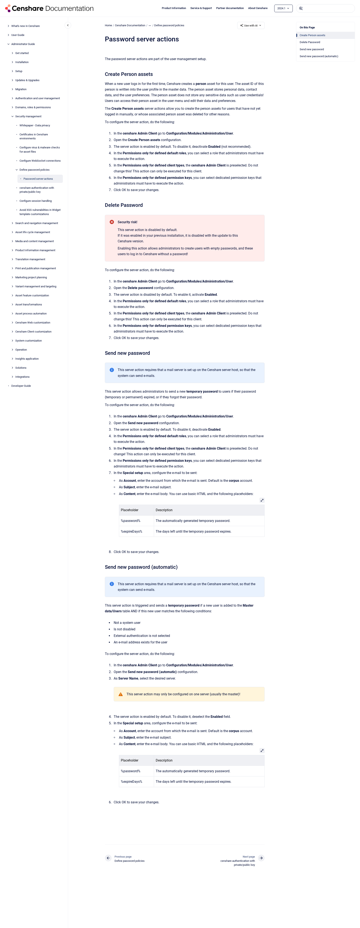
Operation (21, 349)
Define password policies (35, 169)
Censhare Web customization (32, 322)
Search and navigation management (36, 223)
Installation (22, 62)
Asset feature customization (32, 295)
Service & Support (201, 8)
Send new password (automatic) (319, 56)
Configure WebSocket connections (40, 160)
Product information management (35, 250)
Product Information (174, 8)
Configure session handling (36, 200)
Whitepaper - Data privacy (35, 125)
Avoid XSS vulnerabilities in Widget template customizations (40, 212)
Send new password (312, 49)
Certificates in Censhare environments (34, 136)
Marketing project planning (31, 277)
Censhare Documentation (130, 25)
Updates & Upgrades (27, 80)
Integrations (22, 376)
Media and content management (34, 241)
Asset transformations (28, 304)
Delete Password (310, 42)
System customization (28, 340)
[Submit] (301, 8)
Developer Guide (21, 385)
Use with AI (251, 25)
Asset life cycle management (32, 232)
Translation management (30, 259)
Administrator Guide (23, 44)
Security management (28, 116)
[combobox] (325, 8)
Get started (22, 53)
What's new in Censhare (25, 26)
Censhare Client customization (33, 331)
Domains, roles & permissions (33, 107)
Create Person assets (312, 35)
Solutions (20, 367)
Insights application (27, 358)
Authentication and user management (37, 98)
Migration (20, 89)
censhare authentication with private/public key (37, 190)
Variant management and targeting (35, 286)
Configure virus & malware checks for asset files (40, 149)
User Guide (17, 35)
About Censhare (258, 8)
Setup (18, 71)
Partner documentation (230, 8)
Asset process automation (31, 313)
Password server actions (38, 178)
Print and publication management (35, 268)
